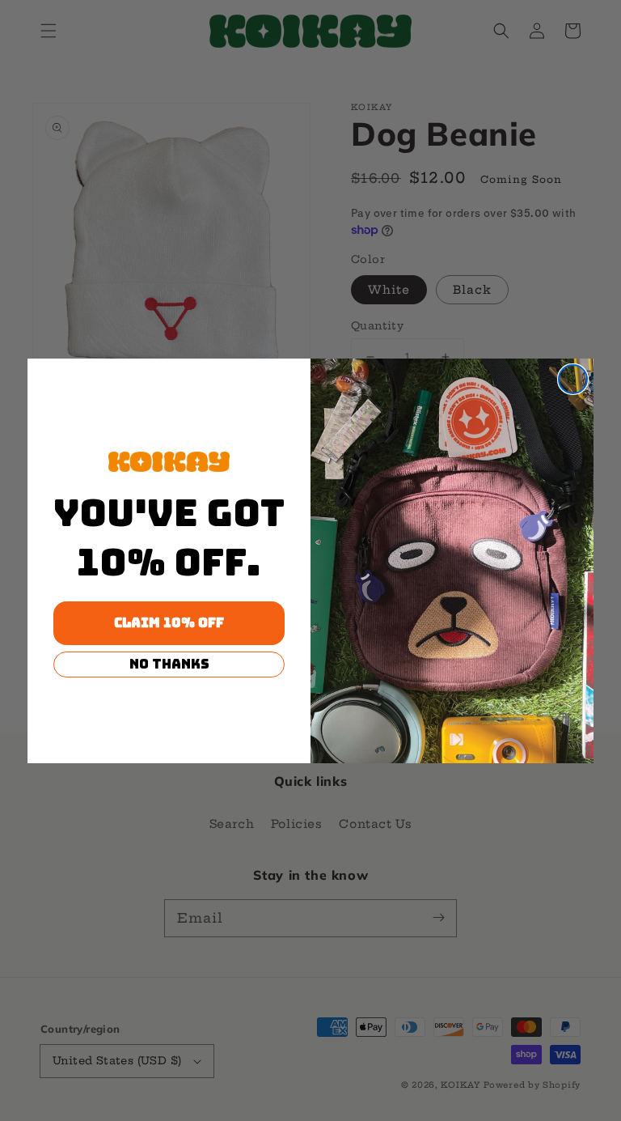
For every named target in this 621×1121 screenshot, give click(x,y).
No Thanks (169, 664)
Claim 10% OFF (169, 622)
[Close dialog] (573, 379)
